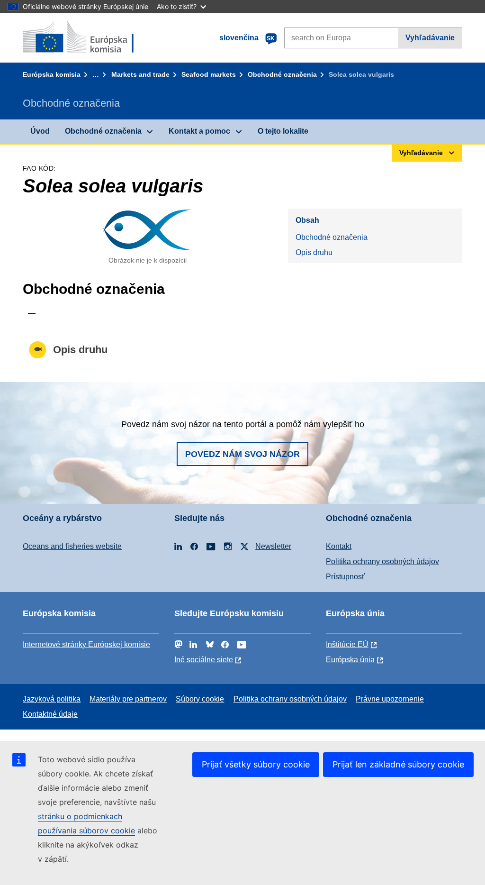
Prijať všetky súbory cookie (256, 764)
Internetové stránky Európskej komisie (86, 644)
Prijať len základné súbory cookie (398, 764)
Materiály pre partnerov (128, 699)
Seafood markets (208, 74)
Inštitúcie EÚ (347, 644)
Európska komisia (52, 74)
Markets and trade (140, 74)
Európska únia (350, 660)
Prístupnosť (345, 577)
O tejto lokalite (283, 131)
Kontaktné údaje (50, 714)
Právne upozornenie (390, 699)
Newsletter (273, 546)
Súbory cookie (200, 699)
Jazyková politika (52, 699)
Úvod (40, 131)
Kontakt (338, 546)
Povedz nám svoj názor (242, 454)
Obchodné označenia (282, 74)
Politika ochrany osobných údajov (382, 561)
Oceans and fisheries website (72, 546)
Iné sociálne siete (203, 660)
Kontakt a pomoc (199, 131)
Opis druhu (314, 252)
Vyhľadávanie (430, 38)
